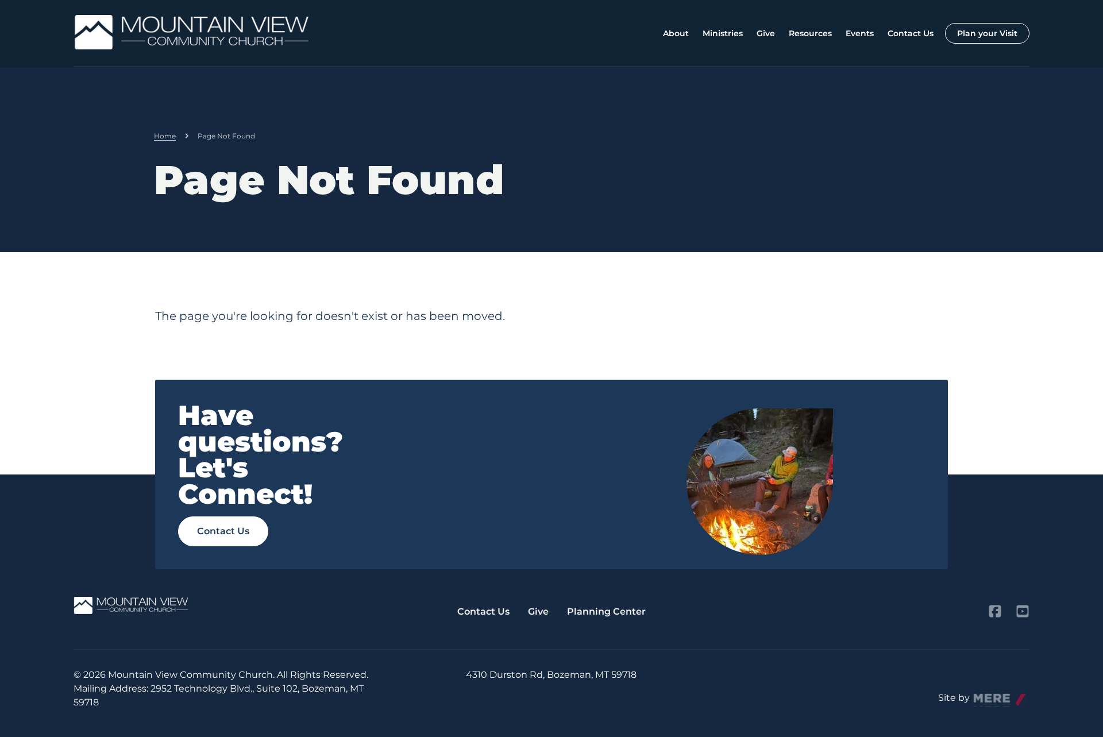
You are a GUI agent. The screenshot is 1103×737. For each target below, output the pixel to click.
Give (766, 33)
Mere (985, 694)
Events (860, 33)
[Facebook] (995, 611)
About (676, 33)
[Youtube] (1022, 611)
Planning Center (606, 611)
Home (165, 136)
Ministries (723, 33)
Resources (810, 33)
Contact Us (911, 33)
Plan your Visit (987, 33)
